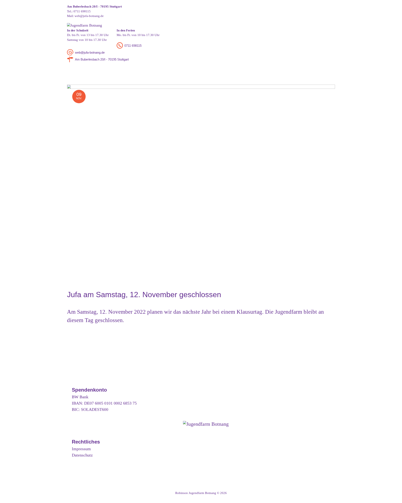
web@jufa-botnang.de (89, 16)
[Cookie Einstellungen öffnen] (9, 497)
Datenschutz (82, 455)
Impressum (81, 448)
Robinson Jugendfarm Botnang (195, 493)
